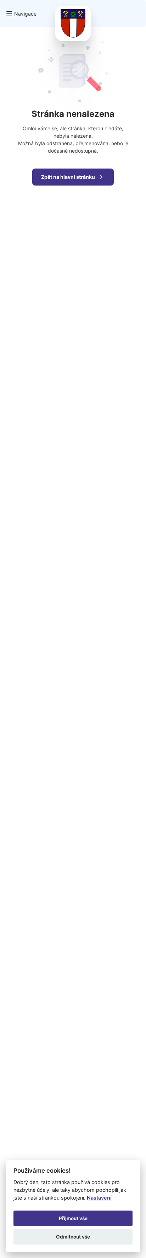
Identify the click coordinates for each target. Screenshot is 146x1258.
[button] (21, 14)
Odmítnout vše (73, 1237)
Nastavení (99, 1198)
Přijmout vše (73, 1218)
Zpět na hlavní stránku (68, 177)
